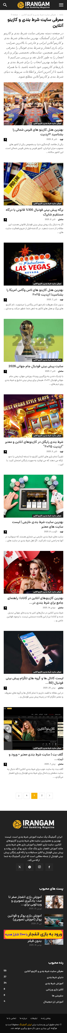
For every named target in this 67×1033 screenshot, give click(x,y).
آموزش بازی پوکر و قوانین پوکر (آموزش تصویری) (25, 917)
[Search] (5, 5)
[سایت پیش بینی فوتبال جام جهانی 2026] (33, 340)
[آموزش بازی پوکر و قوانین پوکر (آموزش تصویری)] (54, 920)
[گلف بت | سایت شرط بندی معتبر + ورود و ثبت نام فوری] (33, 728)
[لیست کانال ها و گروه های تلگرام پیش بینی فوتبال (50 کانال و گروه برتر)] (33, 652)
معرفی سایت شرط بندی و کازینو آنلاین (38, 15)
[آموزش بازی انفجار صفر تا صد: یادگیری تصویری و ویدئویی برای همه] (54, 902)
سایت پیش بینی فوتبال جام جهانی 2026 (36, 366)
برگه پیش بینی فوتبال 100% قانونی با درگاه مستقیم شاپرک (34, 212)
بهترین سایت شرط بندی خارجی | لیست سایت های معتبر (37, 524)
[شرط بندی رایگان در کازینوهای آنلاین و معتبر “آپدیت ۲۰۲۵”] (33, 415)
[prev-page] (50, 796)
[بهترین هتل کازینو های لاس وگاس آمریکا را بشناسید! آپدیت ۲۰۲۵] (33, 264)
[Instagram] (39, 867)
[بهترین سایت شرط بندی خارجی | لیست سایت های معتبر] (33, 496)
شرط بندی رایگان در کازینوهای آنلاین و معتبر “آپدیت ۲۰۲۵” (34, 444)
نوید (61, 139)
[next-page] (19, 796)
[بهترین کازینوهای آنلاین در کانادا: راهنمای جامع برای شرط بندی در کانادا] (33, 572)
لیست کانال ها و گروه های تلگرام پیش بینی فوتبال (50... (34, 681)
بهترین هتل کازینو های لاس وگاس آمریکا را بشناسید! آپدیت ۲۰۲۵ (35, 292)
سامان (60, 219)
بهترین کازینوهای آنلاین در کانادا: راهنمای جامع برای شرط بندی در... (35, 601)
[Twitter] (19, 867)
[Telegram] (29, 867)
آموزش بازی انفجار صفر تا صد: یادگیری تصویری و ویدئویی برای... (25, 901)
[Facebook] (49, 867)
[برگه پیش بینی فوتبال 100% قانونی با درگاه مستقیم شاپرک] (33, 183)
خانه (61, 15)
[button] (61, 5)
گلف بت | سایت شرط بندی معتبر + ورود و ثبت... (36, 757)
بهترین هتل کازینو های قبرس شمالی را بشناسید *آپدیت (38, 132)
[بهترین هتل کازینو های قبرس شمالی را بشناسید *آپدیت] (33, 103)
